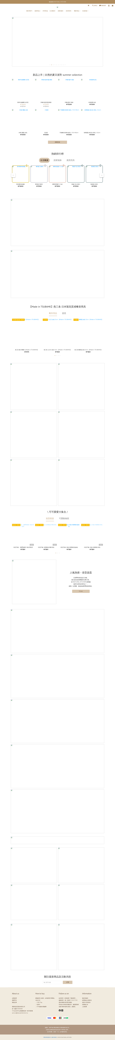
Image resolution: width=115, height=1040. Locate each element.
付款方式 (37, 1000)
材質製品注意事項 (87, 1000)
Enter (81, 591)
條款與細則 (85, 998)
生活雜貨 (52, 11)
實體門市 (14, 1000)
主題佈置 (84, 11)
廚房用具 (68, 11)
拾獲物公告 (85, 1004)
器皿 (64, 313)
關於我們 (29, 11)
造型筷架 (50, 518)
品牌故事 (14, 998)
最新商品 (37, 11)
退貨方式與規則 (86, 1002)
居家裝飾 (60, 11)
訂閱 (67, 982)
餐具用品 (53, 313)
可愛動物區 (64, 518)
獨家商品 (76, 11)
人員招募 (84, 1006)
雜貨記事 (14, 1002)
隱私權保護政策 (47, 1037)
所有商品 (45, 11)
